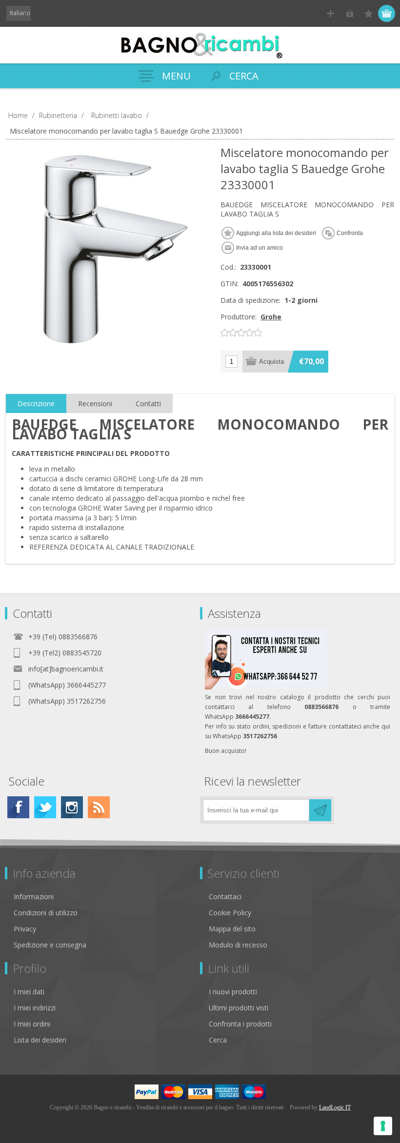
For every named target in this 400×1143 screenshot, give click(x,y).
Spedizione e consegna (50, 944)
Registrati (330, 13)
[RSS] (99, 807)
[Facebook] (18, 807)
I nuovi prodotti (233, 991)
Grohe (270, 316)
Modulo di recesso (238, 944)
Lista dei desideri (40, 1039)
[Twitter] (45, 807)
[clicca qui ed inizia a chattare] (266, 687)
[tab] (36, 404)
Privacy (25, 928)
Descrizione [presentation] (36, 403)
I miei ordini (32, 1023)
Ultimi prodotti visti (238, 1007)
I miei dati (29, 991)
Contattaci (225, 896)
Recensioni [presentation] (95, 403)
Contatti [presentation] (148, 403)
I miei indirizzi (35, 1007)
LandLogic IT (335, 1107)
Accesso (349, 13)
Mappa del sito (232, 928)
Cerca (218, 1039)
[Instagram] (72, 807)
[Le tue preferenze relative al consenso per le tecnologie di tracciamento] (383, 1126)
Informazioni (34, 896)
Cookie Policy (230, 912)
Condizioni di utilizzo (46, 912)
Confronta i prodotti (240, 1023)
